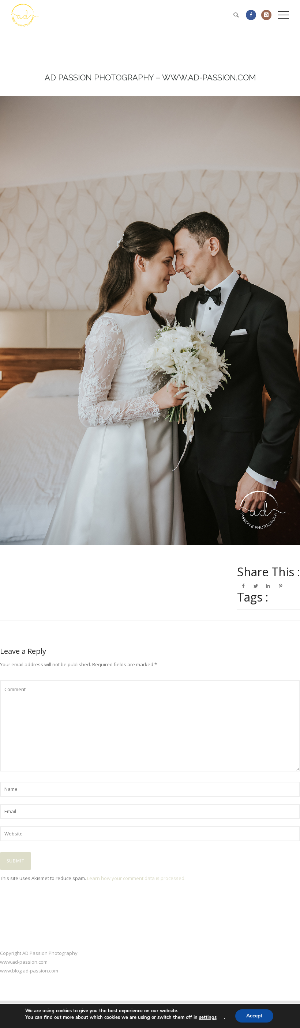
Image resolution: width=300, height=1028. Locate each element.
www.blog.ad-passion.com (29, 970)
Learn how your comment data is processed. (136, 878)
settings (208, 1017)
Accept (254, 1015)
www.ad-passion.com (24, 962)
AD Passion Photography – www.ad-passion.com (150, 77)
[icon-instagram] (266, 15)
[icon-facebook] (253, 15)
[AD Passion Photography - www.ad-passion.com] (150, 320)
